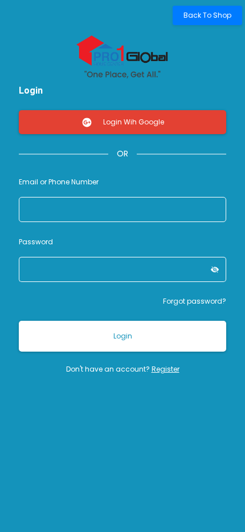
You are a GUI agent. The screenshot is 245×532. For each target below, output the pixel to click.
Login (122, 336)
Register (165, 369)
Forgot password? (194, 301)
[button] (215, 269)
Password (36, 242)
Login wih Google (132, 122)
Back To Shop (207, 15)
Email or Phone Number (59, 182)
